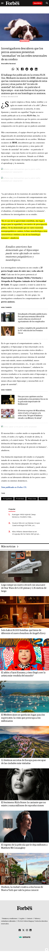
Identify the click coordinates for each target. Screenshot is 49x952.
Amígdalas (7, 499)
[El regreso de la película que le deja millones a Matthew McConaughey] (24, 826)
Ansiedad (20, 499)
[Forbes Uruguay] (12, 3)
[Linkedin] (36, 69)
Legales (22, 918)
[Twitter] (17, 69)
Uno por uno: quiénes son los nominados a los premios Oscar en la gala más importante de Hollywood (33, 400)
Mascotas (32, 499)
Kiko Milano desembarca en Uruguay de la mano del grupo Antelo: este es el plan (26, 532)
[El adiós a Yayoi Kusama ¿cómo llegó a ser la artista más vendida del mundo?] (24, 654)
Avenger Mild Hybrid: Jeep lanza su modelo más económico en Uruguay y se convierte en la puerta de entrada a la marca (24, 515)
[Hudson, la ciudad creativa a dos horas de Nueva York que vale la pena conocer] (24, 869)
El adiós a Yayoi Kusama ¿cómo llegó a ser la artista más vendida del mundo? (23, 674)
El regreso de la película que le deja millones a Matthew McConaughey (24, 846)
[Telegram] (31, 69)
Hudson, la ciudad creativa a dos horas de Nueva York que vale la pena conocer (22, 888)
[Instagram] (27, 930)
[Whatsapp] (13, 69)
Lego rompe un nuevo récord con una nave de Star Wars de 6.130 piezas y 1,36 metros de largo (23, 588)
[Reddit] (26, 69)
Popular (12, 509)
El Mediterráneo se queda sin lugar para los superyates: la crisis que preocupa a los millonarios (23, 718)
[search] (47, 3)
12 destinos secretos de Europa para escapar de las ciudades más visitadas (23, 762)
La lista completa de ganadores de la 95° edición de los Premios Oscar (33, 330)
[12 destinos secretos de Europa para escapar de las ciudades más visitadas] (24, 742)
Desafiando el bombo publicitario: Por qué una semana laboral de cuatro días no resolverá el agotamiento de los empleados (32, 318)
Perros (43, 499)
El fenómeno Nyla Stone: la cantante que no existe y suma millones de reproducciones (23, 804)
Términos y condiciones (9, 918)
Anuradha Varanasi (8, 63)
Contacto (29, 918)
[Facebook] (22, 69)
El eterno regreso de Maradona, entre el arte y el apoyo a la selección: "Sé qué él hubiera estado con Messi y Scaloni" (31, 414)
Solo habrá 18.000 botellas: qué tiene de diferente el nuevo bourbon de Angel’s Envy (23, 632)
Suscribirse (37, 3)
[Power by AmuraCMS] (24, 937)
